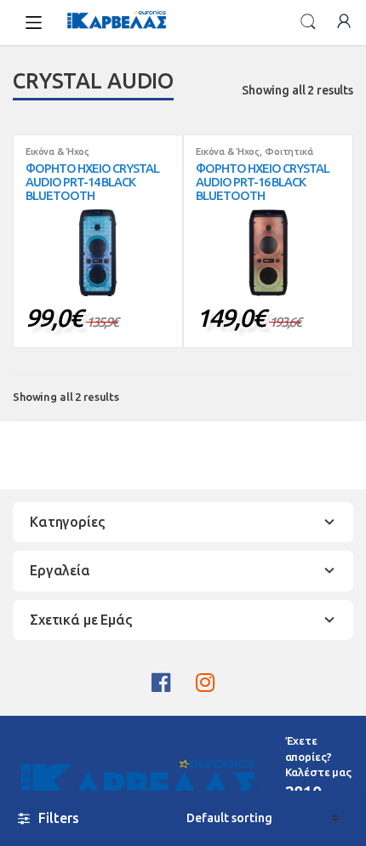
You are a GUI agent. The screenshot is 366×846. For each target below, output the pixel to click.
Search (308, 22)
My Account (344, 22)
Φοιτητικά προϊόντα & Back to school (255, 156)
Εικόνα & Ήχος (57, 151)
